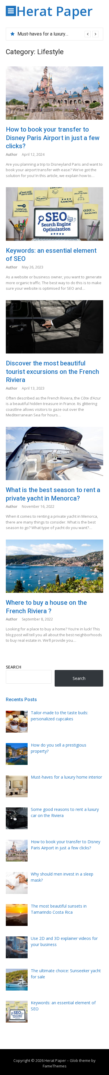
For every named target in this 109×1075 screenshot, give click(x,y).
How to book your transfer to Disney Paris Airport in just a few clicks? (52, 138)
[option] (58, 34)
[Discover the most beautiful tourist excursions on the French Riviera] (54, 326)
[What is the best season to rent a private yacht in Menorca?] (54, 453)
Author (11, 154)
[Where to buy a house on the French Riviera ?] (54, 566)
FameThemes (55, 1066)
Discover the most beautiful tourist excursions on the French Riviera (52, 371)
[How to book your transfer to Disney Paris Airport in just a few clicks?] (54, 93)
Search (13, 667)
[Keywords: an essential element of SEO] (54, 214)
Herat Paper (54, 11)
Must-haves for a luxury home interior (55, 34)
